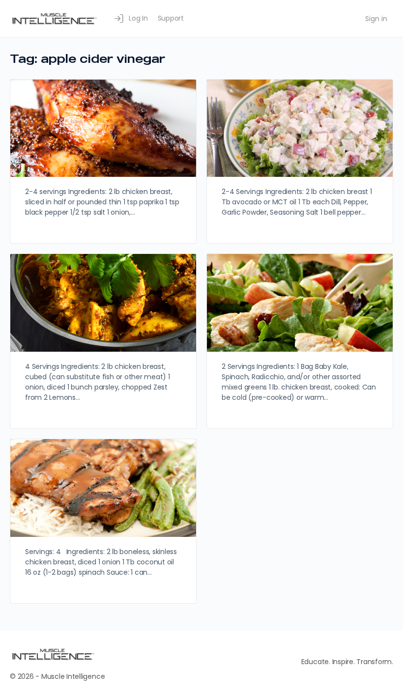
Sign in (376, 19)
